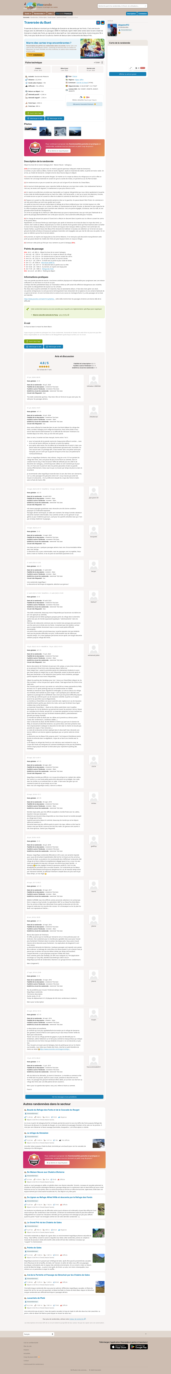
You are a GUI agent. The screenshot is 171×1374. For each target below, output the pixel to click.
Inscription (131, 14)
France (75, 76)
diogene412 (123, 25)
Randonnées (39, 14)
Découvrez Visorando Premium (83, 104)
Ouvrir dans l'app (35, 113)
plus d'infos (63, 315)
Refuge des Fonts (48, 269)
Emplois (26, 1350)
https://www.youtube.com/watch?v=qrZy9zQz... (39, 299)
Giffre (81, 80)
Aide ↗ (50, 14)
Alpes (77, 80)
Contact (26, 1361)
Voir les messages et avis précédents (64, 1097)
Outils (27, 14)
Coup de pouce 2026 (30, 1357)
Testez (35, 55)
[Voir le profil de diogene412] (112, 30)
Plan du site (27, 1346)
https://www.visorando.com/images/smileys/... (55, 1049)
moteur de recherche (76, 1319)
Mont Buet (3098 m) (47, 263)
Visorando (26, 17)
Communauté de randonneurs (34, 1364)
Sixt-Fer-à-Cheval (82, 83)
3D (141, 68)
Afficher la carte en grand (127, 74)
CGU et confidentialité (31, 1343)
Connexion (142, 14)
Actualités (27, 1353)
